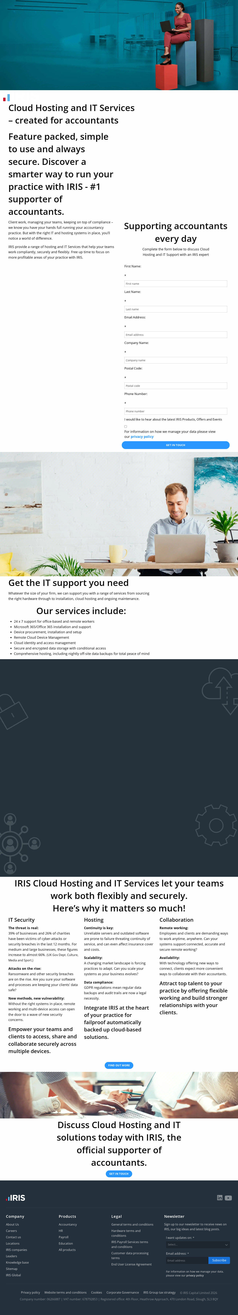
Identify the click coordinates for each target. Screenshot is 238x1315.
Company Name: (136, 347)
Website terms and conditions (65, 1292)
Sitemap (11, 1269)
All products (67, 1250)
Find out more (119, 1065)
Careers (11, 1231)
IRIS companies (16, 1250)
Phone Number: (135, 398)
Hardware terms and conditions (126, 1233)
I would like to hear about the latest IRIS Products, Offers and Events (173, 419)
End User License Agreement (131, 1264)
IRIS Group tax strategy (159, 1292)
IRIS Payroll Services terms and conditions (129, 1244)
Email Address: (135, 322)
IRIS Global (13, 1275)
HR (61, 1231)
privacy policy (142, 436)
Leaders (11, 1256)
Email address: (177, 1253)
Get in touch (175, 445)
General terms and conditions (132, 1224)
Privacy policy (30, 1292)
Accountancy (68, 1224)
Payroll (63, 1237)
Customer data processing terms (130, 1255)
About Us (12, 1224)
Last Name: (132, 296)
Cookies (96, 1292)
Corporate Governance (123, 1292)
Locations (13, 1243)
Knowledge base (17, 1262)
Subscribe (219, 1260)
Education (66, 1243)
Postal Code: (133, 373)
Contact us (13, 1237)
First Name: (132, 271)
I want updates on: (180, 1238)
